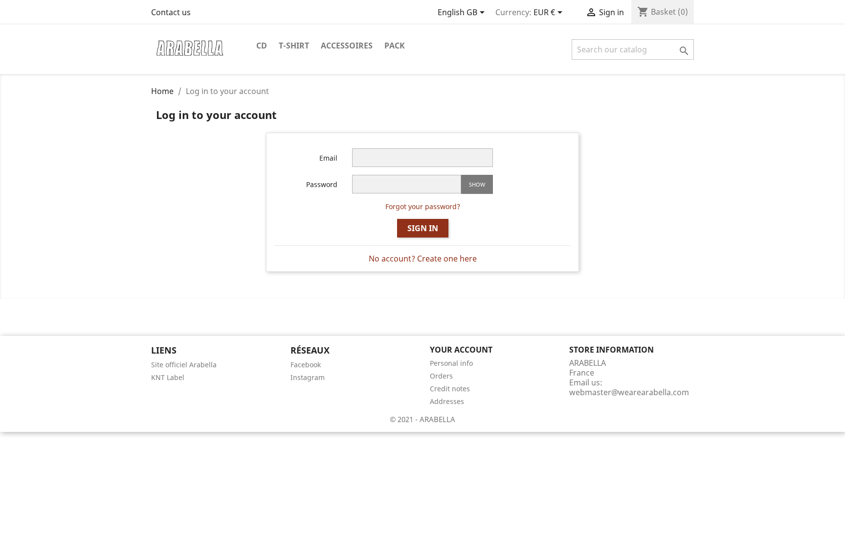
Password (321, 184)
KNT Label (167, 377)
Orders (441, 376)
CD (261, 45)
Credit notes (450, 388)
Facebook (305, 364)
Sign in (422, 228)
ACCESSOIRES (347, 45)
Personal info (451, 363)
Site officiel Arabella (184, 364)
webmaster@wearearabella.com (629, 392)
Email (328, 158)
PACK (394, 45)
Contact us (171, 12)
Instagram (307, 377)
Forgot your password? (422, 206)
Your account (461, 349)
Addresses (447, 401)
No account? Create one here (423, 258)
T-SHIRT (294, 45)
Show (477, 184)
